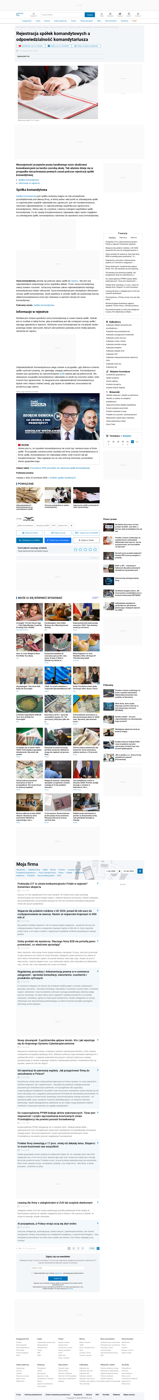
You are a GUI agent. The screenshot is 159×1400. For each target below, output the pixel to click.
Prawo (73, 21)
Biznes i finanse (85, 1342)
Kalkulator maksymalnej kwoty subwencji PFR (122, 359)
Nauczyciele (41, 1373)
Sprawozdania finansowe (109, 1353)
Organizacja (20, 1368)
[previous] (69, 1248)
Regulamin (78, 1395)
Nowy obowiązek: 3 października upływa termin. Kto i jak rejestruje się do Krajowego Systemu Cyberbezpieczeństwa (122, 268)
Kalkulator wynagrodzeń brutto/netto (120, 335)
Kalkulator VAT (112, 354)
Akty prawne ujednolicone (67, 1378)
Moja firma (31, 27)
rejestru (74, 281)
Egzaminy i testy (42, 1376)
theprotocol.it (126, 1381)
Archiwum (125, 1371)
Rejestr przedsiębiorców (58, 27)
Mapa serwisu (129, 1395)
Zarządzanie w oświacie (45, 1378)
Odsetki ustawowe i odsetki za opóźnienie (122, 395)
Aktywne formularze (120, 371)
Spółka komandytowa (28, 180)
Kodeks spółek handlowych (63, 478)
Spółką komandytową (26, 196)
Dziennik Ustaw (63, 1368)
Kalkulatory (115, 321)
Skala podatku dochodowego (110, 1381)
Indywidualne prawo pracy (46, 1342)
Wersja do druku (31, 533)
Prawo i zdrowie (63, 1358)
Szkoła (39, 1371)
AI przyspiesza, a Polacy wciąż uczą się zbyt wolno (123, 298)
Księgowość (27, 21)
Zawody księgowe (22, 1353)
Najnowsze (123, 237)
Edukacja (124, 21)
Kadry (38, 21)
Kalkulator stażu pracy (87, 1378)
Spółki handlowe (112, 378)
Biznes (47, 21)
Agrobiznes (79, 873)
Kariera (89, 1395)
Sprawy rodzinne (64, 1342)
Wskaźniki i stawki (108, 1365)
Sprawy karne (63, 1345)
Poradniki (31, 875)
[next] (98, 1248)
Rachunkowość (21, 1345)
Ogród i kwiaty (126, 1353)
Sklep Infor (62, 1355)
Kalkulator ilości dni (113, 364)
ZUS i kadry (20, 1350)
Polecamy (108, 684)
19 (118, 442)
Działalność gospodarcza (116, 375)
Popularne (112, 237)
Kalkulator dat (111, 367)
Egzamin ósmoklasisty (44, 1384)
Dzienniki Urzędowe (65, 1373)
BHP (38, 1353)
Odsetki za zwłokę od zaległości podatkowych (118, 400)
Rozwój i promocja (22, 1376)
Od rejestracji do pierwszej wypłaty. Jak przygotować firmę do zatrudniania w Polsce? (121, 274)
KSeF (134, 21)
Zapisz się (58, 1278)
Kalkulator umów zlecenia (116, 338)
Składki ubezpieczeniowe (109, 1373)
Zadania (19, 1373)
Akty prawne (63, 1365)
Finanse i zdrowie (86, 1355)
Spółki (46, 27)
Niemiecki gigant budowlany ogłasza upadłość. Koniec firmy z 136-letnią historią (122, 304)
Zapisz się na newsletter (89, 533)
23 (137, 442)
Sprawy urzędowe (64, 1350)
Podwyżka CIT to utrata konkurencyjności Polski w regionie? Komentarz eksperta (121, 243)
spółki (62, 374)
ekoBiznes (20, 875)
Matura (39, 1381)
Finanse (62, 870)
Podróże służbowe (107, 1376)
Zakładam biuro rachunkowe (110, 1342)
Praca (60, 1353)
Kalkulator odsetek (86, 1376)
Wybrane (134, 237)
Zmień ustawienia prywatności (58, 1395)
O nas (18, 1395)
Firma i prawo (110, 519)
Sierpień (127, 435)
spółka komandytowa (25, 525)
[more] (71, 525)
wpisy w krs (62, 525)
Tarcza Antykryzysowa (45, 875)
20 (123, 442)
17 (109, 442)
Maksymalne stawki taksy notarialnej (120, 418)
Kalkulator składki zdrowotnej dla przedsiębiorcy (119, 326)
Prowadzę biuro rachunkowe (110, 1345)
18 (113, 442)
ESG (59, 875)
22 (132, 442)
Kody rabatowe (127, 1373)
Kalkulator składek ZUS (115, 351)
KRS (54, 525)
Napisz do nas (59, 533)
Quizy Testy (110, 424)
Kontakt (106, 1395)
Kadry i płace (20, 1378)
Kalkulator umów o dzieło (116, 341)
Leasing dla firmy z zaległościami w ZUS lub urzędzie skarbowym (123, 292)
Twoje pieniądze (86, 21)
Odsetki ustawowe (107, 1378)
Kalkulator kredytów (113, 348)
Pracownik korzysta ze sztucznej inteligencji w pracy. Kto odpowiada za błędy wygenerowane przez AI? (122, 311)
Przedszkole (41, 1368)
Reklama (116, 1395)
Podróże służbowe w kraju (116, 411)
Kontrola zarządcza (113, 384)
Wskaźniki (114, 391)
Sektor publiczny (60, 21)
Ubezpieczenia (42, 1347)
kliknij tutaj (70, 1288)
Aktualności (20, 870)
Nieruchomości (111, 21)
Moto (99, 21)
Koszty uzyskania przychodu (117, 408)
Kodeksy (61, 1381)
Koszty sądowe (112, 381)
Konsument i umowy (65, 1347)
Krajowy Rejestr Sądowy (115, 388)
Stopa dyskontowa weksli (116, 421)
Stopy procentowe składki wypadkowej (121, 405)
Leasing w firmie (74, 870)
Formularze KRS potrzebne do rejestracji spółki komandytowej (60, 468)
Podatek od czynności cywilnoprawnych (121, 415)
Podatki (69, 873)
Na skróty (125, 1365)
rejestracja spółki (42, 525)
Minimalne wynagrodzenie (109, 1371)
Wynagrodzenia (42, 1345)
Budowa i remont (127, 1350)
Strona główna (21, 27)
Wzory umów (126, 1376)
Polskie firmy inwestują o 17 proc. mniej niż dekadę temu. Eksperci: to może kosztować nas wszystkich (122, 286)
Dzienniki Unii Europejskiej (67, 1376)
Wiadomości (126, 1342)
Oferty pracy (126, 1384)
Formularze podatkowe (129, 1378)
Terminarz (115, 435)
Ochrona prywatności (33, 1395)
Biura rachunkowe (108, 1339)
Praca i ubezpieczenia (47, 873)
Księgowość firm (22, 1339)
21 (128, 442)
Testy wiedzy (41, 1386)
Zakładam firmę (34, 870)
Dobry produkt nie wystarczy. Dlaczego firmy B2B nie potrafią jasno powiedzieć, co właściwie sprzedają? (122, 255)
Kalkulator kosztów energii (116, 344)
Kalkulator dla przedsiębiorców (118, 331)
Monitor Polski (63, 1371)
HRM (39, 1355)
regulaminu (58, 1273)
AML (102, 1355)
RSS (97, 1395)
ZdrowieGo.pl (126, 1368)
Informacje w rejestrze (29, 183)
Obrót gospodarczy (22, 1347)
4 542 (92, 1248)
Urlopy (39, 1350)
